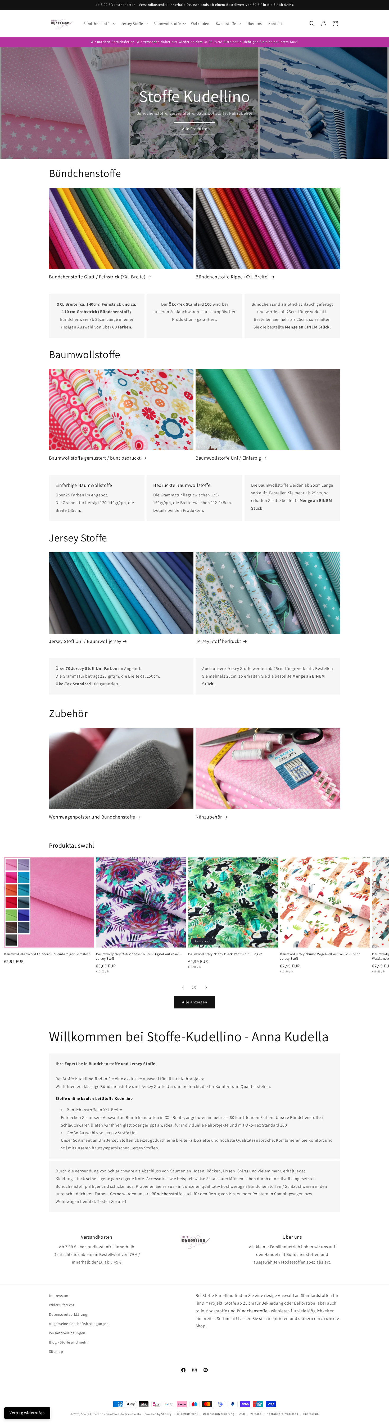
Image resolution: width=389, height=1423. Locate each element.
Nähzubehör (209, 817)
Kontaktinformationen (282, 1414)
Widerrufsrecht (61, 1304)
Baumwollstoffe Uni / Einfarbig (228, 458)
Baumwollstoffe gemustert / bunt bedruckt (95, 458)
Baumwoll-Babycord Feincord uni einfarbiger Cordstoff (47, 954)
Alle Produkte (194, 128)
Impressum (58, 1295)
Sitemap (56, 1351)
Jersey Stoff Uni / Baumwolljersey (85, 641)
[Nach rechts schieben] (206, 987)
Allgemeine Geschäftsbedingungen (79, 1323)
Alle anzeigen (194, 1001)
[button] (99, 23)
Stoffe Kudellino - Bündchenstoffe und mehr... (112, 1414)
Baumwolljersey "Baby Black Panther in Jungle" (225, 954)
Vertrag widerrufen (27, 1413)
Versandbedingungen (67, 1333)
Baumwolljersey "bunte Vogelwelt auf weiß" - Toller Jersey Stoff (320, 956)
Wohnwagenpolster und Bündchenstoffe (92, 817)
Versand (256, 1414)
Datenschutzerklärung (68, 1314)
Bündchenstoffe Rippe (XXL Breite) (232, 277)
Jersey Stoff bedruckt (218, 641)
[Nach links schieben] (183, 987)
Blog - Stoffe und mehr (68, 1342)
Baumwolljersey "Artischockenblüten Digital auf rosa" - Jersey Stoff (139, 956)
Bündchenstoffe (167, 1194)
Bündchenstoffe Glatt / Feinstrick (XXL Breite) (97, 277)
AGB (242, 1414)
